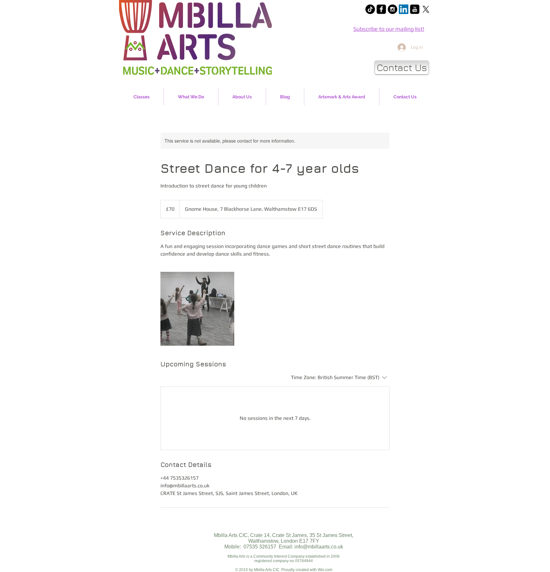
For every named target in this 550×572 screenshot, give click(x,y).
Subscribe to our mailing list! (388, 28)
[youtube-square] (415, 9)
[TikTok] (370, 9)
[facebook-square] (381, 9)
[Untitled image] (197, 309)
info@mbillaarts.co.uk (318, 546)
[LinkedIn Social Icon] (403, 9)
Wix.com (325, 570)
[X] (426, 9)
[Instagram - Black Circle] (392, 9)
